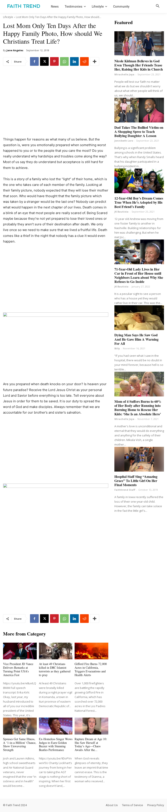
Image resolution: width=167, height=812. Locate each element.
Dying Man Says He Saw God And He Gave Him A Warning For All (136, 339)
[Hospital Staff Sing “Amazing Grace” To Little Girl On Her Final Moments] (139, 459)
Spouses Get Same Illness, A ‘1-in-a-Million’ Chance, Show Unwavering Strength (19, 744)
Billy (117, 348)
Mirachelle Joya (124, 74)
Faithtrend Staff (124, 489)
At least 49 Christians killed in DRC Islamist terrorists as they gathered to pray (54, 669)
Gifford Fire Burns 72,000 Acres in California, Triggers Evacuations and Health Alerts (91, 669)
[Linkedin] (74, 61)
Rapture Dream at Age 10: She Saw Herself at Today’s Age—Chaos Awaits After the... (91, 744)
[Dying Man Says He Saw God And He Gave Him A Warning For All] (139, 317)
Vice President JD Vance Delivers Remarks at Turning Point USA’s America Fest (18, 669)
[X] (44, 61)
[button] (157, 6)
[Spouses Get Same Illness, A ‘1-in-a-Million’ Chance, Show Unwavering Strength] (20, 726)
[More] (94, 61)
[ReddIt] (84, 61)
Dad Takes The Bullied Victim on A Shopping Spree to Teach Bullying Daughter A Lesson (138, 131)
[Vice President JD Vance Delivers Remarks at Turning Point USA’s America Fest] (20, 651)
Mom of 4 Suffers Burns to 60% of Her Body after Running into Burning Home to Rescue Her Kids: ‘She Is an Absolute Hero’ (137, 407)
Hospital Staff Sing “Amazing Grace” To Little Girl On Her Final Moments (135, 480)
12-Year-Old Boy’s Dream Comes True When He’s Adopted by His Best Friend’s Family (138, 202)
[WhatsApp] (64, 61)
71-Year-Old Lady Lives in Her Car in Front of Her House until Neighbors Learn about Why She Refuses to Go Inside (138, 275)
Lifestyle (8, 17)
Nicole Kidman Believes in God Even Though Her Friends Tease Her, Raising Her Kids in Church (138, 65)
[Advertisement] (55, 104)
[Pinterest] (54, 61)
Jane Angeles (15, 50)
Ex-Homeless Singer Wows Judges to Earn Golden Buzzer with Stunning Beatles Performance (55, 744)
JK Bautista (121, 211)
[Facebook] (34, 61)
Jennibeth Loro (123, 140)
